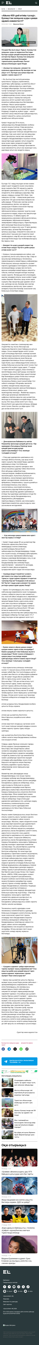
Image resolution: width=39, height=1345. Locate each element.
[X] (23, 1286)
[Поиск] (36, 3)
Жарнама (6, 1299)
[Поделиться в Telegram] (9, 1049)
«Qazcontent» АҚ (8, 1296)
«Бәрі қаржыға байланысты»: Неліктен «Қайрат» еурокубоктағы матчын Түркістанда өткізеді (18, 1230)
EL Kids (20, 1291)
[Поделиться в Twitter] (15, 1049)
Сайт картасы (7, 1304)
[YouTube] (13, 1286)
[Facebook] (4, 1286)
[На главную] (9, 3)
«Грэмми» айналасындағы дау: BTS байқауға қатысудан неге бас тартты (17, 1173)
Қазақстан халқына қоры (10, 1043)
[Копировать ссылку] (27, 1049)
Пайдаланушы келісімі (10, 1282)
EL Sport (9, 1291)
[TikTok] (28, 1286)
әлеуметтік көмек (27, 1043)
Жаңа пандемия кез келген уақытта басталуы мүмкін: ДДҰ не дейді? (17, 1201)
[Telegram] (9, 1286)
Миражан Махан (18, 24)
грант (3, 1045)
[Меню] (3, 3)
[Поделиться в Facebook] (3, 1049)
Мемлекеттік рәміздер (10, 1301)
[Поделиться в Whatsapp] (21, 1049)
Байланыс (6, 1280)
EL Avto (30, 1291)
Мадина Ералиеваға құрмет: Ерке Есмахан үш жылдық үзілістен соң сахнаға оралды (17, 1260)
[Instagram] (18, 1286)
